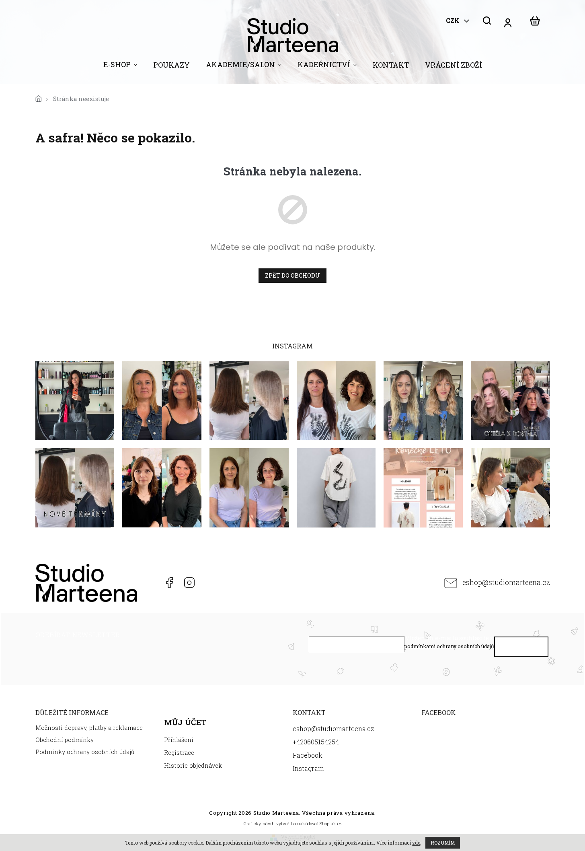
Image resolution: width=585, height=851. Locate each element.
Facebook (168, 583)
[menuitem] (120, 66)
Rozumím (443, 842)
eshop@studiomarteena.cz (506, 582)
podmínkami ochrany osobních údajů (449, 646)
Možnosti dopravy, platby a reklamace (89, 727)
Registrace (179, 752)
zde (416, 842)
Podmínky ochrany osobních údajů (85, 752)
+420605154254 (148, 583)
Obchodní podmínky (64, 740)
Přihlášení (178, 740)
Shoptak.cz (330, 823)
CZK (453, 20)
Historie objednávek (193, 765)
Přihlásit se (521, 648)
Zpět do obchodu (292, 275)
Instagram (189, 583)
